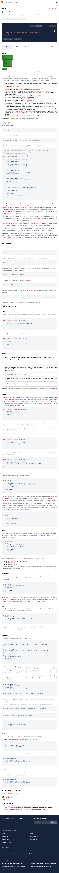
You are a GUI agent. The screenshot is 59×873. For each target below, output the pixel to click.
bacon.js (32, 88)
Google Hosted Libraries (8, 853)
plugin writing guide (13, 793)
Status (31, 833)
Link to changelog (6, 799)
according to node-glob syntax (31, 452)
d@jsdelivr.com (33, 839)
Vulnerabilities (22, 19)
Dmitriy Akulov (12, 820)
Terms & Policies (34, 836)
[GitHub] (49, 8)
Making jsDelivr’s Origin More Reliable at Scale (12, 863)
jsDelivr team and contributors (18, 818)
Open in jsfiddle (8, 39)
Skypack (30, 853)
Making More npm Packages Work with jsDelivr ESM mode (43, 863)
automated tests (14, 115)
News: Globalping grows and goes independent (41, 866)
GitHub (4, 850)
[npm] (52, 8)
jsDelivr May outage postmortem (9, 869)
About (3, 833)
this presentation (11, 118)
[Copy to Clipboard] (55, 31)
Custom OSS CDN (6, 842)
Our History (5, 836)
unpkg (29, 850)
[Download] (56, 8)
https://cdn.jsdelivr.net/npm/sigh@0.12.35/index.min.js (22, 32)
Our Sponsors (5, 839)
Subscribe (53, 822)
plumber (17, 85)
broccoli (54, 106)
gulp (18, 86)
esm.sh (55, 850)
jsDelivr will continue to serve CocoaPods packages (13, 866)
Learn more (18, 39)
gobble (36, 97)
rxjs (20, 89)
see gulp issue (46, 91)
